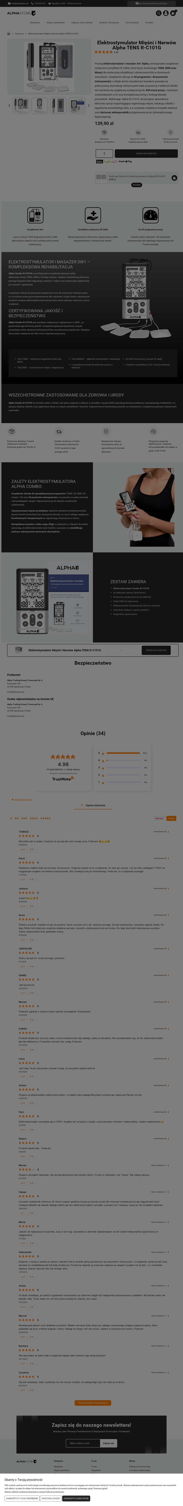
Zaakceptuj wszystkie (76, 1498)
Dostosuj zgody (51, 1498)
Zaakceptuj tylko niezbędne (22, 1498)
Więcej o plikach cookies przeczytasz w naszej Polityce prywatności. (34, 1492)
